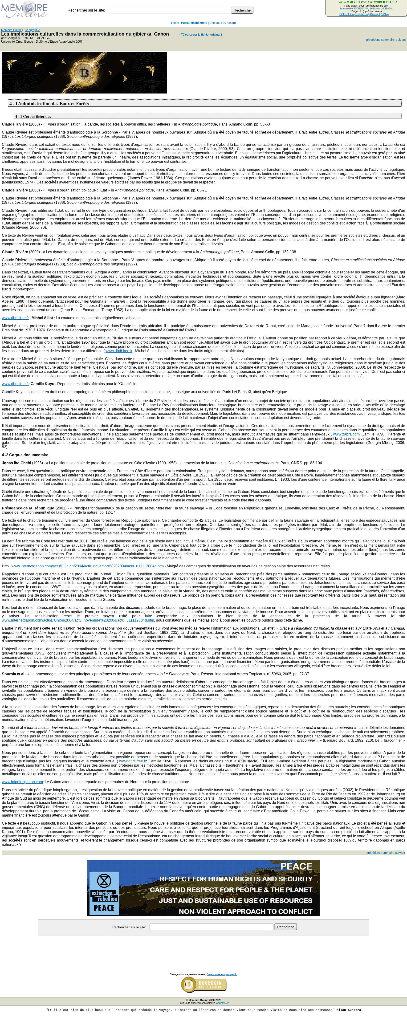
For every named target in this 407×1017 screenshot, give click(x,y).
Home (175, 22)
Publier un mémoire (194, 22)
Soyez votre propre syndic (222, 974)
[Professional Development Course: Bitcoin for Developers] (84, 92)
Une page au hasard (222, 22)
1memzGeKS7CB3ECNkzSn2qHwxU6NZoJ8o (366, 8)
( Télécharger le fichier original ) (200, 34)
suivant (401, 39)
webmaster (222, 1002)
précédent (373, 39)
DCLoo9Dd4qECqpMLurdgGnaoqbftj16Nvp (364, 14)
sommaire (388, 39)
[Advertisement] (203, 949)
